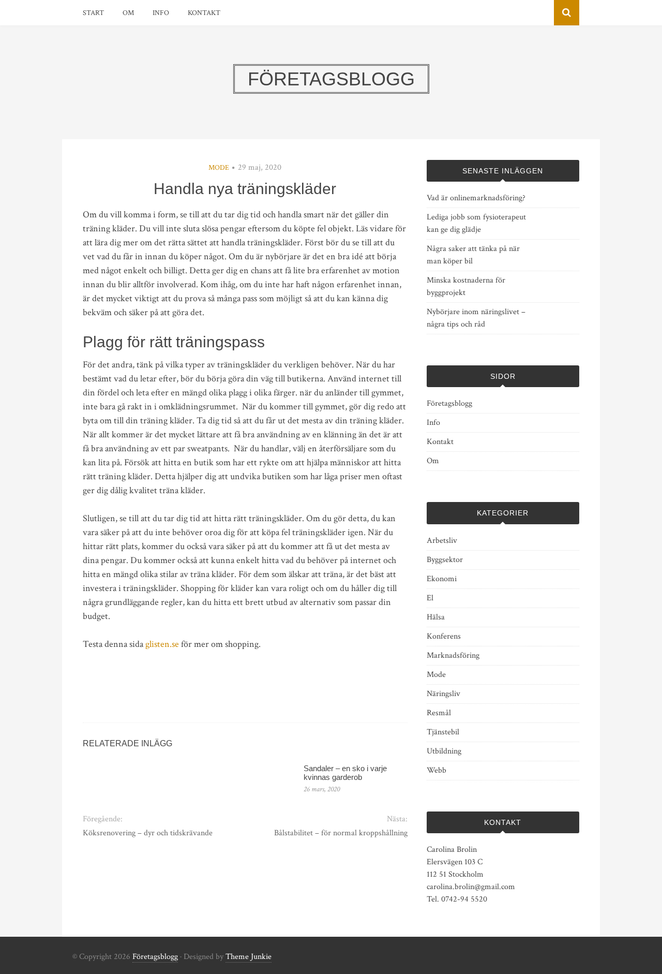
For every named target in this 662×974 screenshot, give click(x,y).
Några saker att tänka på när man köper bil (473, 255)
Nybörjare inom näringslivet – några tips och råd (476, 318)
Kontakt (204, 13)
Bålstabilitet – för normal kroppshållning (340, 833)
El (430, 598)
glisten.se (162, 644)
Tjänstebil (443, 732)
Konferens (444, 636)
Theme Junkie (248, 956)
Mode (218, 167)
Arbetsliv (442, 540)
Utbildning (444, 751)
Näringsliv (443, 693)
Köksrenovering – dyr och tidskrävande (148, 833)
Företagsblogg (449, 403)
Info (161, 13)
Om (128, 13)
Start (93, 13)
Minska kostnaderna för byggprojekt (466, 286)
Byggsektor (445, 559)
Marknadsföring (453, 655)
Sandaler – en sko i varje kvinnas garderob (345, 772)
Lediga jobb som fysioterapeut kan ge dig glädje (476, 223)
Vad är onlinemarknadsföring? (476, 198)
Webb (436, 770)
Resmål (439, 712)
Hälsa (436, 617)
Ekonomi (442, 578)
